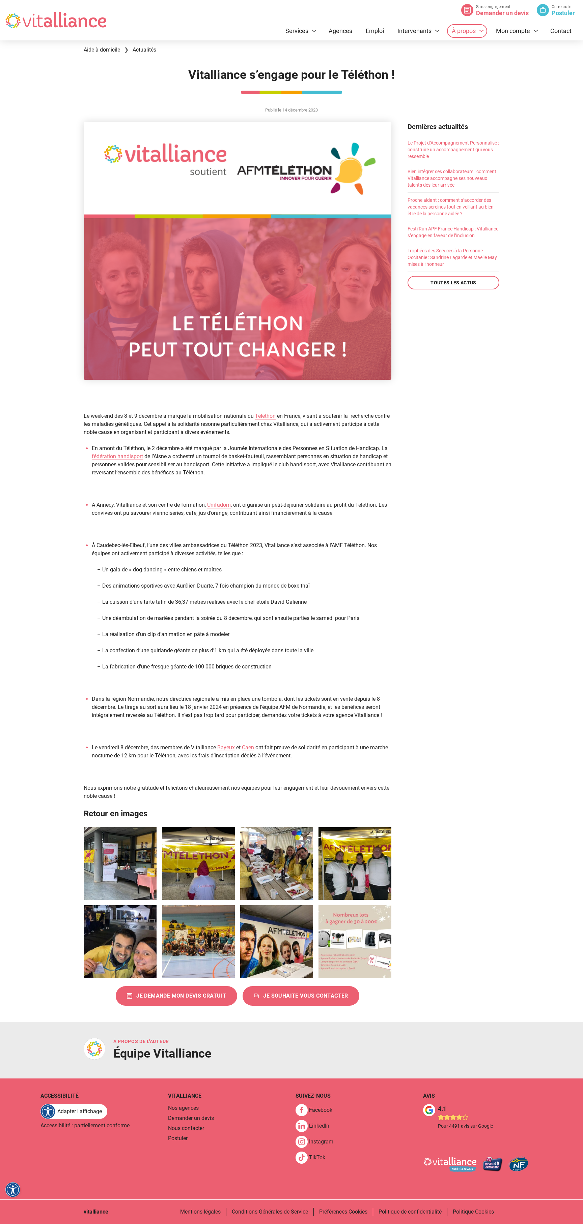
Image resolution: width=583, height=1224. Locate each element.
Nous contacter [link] (186, 1128)
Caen (248, 747)
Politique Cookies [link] (473, 1212)
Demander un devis (502, 13)
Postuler (563, 13)
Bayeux (226, 747)
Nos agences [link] (183, 1108)
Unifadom (219, 505)
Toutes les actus (453, 282)
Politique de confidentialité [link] (410, 1212)
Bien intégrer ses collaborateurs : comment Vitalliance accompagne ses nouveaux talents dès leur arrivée (452, 178)
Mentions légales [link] (200, 1212)
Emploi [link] (375, 30)
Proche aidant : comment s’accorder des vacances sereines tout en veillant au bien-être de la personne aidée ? (451, 206)
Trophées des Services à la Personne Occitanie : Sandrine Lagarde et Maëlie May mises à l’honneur (452, 257)
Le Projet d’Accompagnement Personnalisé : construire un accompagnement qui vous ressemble (453, 149)
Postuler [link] (178, 1138)
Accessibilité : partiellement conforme (85, 1125)
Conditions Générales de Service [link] (270, 1212)
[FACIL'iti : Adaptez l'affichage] (12, 1189)
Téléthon (265, 416)
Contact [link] (561, 30)
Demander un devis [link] (191, 1118)
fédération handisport (117, 456)
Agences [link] (340, 30)
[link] (176, 996)
